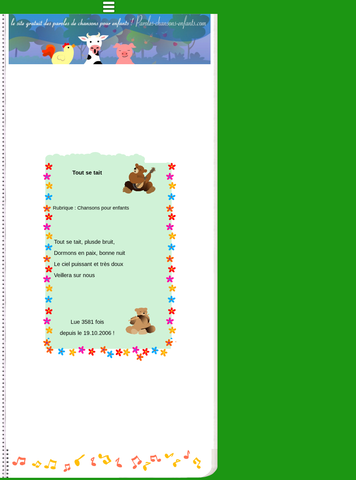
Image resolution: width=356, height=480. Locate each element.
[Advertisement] (110, 108)
